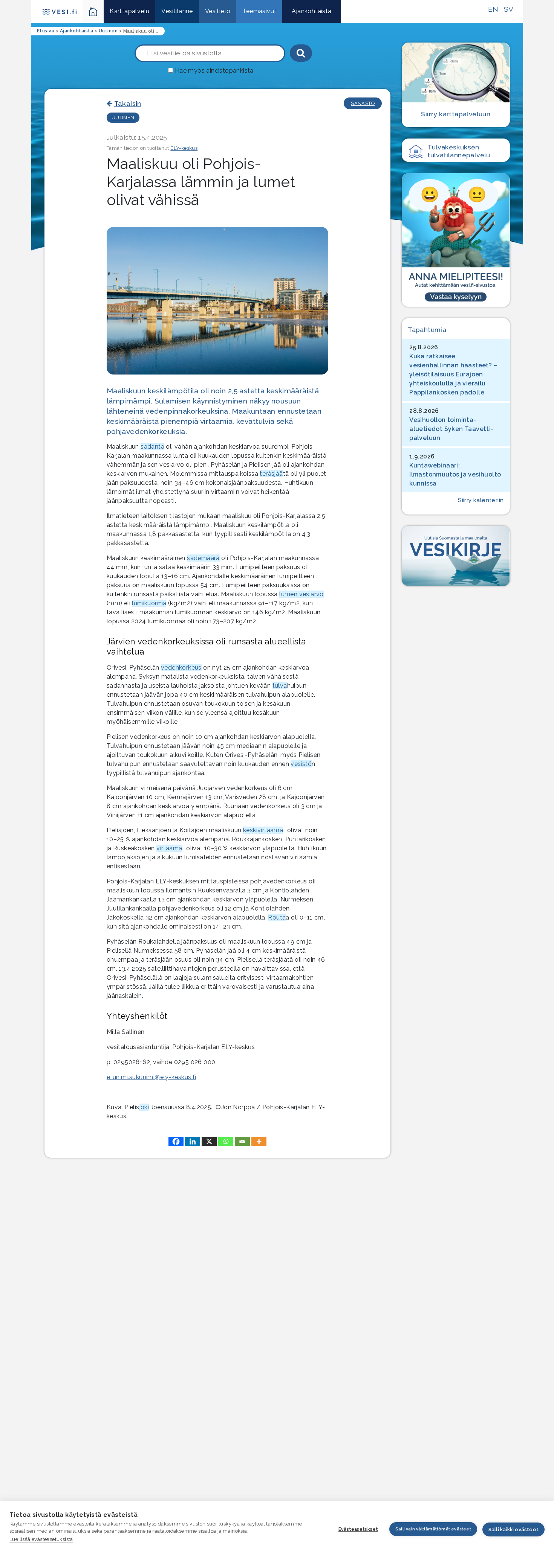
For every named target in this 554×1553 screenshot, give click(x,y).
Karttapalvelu (129, 11)
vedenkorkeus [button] (181, 667)
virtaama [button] (169, 848)
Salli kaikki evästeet (513, 1529)
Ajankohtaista (311, 11)
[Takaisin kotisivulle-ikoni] (93, 11)
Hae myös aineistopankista (214, 70)
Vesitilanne (177, 11)
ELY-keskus (183, 148)
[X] (209, 1141)
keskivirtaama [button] (263, 830)
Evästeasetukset (358, 1529)
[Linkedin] (192, 1141)
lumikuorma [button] (149, 603)
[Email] (242, 1141)
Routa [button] (277, 917)
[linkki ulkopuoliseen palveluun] (456, 239)
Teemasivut (259, 11)
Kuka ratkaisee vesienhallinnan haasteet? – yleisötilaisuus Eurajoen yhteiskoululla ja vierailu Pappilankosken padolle (453, 374)
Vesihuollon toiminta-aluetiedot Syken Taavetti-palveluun (451, 429)
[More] (258, 1141)
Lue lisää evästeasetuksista (41, 1539)
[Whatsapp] (225, 1141)
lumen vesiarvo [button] (301, 594)
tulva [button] (279, 685)
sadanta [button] (152, 446)
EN (493, 9)
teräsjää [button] (271, 473)
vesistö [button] (301, 763)
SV (509, 9)
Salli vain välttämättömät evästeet (433, 1529)
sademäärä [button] (203, 558)
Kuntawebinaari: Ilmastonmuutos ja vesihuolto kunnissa (455, 474)
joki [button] (144, 1107)
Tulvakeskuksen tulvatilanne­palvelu (458, 151)
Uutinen (123, 117)
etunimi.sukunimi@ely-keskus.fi (151, 1077)
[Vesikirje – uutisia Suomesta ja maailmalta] (456, 556)
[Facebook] (176, 1141)
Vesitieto (218, 11)
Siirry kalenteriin (480, 500)
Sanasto (363, 103)
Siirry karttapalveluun (455, 114)
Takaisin (127, 103)
